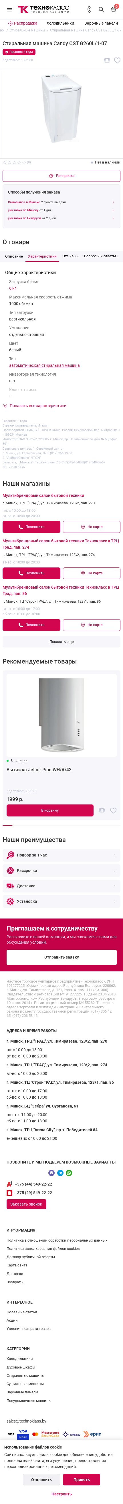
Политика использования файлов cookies (43, 1248)
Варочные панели (101, 23)
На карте (95, 527)
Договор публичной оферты (31, 1257)
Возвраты (15, 1282)
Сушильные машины (25, 1384)
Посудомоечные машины (29, 1401)
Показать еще (61, 642)
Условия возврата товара (29, 1328)
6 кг (12, 288)
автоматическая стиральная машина (44, 365)
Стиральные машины (26, 1375)
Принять (82, 1479)
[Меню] (9, 9)
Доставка (15, 1274)
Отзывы (70, 256)
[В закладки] (117, 60)
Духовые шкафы (21, 1367)
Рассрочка (65, 176)
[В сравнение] (107, 60)
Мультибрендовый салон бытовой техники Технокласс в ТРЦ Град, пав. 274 (61, 544)
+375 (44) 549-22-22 (33, 1184)
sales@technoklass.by (26, 1421)
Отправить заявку (61, 957)
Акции (12, 1320)
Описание (14, 256)
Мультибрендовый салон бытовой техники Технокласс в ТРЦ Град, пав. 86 (61, 590)
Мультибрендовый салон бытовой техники (43, 495)
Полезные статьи (22, 1312)
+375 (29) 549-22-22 (33, 1192)
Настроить (61, 1494)
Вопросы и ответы (101, 256)
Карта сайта (17, 1265)
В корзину (50, 810)
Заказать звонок (26, 1204)
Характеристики (42, 256)
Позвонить (34, 527)
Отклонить (41, 1479)
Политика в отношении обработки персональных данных (57, 1240)
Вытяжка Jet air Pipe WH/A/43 (39, 769)
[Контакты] (89, 9)
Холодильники (60, 23)
